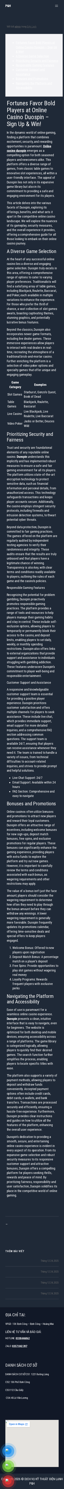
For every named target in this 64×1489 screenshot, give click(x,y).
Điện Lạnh (31, 26)
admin (18, 26)
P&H (8, 6)
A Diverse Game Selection (32, 56)
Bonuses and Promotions (32, 78)
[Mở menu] (56, 6)
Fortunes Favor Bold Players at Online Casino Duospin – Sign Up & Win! (36, 47)
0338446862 (23, 1338)
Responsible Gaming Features (35, 65)
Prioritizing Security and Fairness (37, 61)
